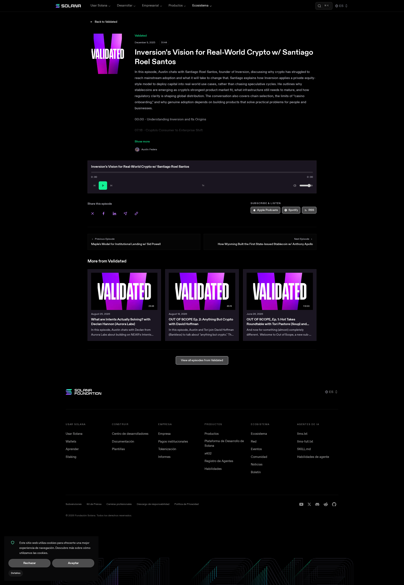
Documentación (123, 442)
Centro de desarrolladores (130, 434)
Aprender (72, 449)
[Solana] (68, 6)
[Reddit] (326, 504)
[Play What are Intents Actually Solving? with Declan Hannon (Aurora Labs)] (124, 291)
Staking (71, 457)
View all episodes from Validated (202, 360)
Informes (164, 457)
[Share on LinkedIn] (114, 213)
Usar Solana (98, 6)
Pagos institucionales (173, 442)
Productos (176, 6)
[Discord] (317, 504)
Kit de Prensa (94, 504)
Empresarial (150, 6)
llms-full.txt (305, 442)
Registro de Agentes (219, 461)
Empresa (164, 434)
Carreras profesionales (119, 504)
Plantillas (118, 449)
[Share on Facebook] (103, 213)
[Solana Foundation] (83, 392)
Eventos (256, 449)
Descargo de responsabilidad (153, 504)
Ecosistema (200, 6)
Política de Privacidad (186, 504)
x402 (208, 454)
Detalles (15, 573)
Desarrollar (124, 6)
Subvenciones (74, 504)
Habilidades (213, 469)
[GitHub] (334, 504)
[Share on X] (93, 213)
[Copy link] (136, 213)
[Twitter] (309, 504)
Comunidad (259, 457)
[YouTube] (301, 504)
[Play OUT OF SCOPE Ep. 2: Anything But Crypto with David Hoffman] (202, 291)
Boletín (256, 472)
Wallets (71, 442)
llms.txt (302, 434)
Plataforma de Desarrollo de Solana (224, 443)
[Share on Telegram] (125, 213)
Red (253, 442)
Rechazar (29, 563)
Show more (142, 141)
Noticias (256, 464)
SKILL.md (304, 449)
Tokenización (167, 449)
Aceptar (73, 563)
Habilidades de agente (313, 457)
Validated (141, 35)
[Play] (103, 185)
